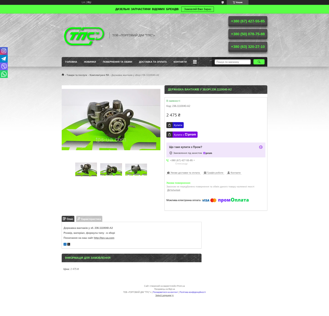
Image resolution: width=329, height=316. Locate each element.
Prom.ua (181, 286)
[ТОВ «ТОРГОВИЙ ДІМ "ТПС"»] (84, 35)
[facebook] (65, 244)
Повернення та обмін (117, 61)
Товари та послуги (76, 75)
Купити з (179, 134)
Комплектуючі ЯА (99, 75)
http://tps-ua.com (104, 237)
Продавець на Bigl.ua (164, 289)
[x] (68, 244)
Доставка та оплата (153, 61)
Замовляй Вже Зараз (197, 9)
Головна (71, 61)
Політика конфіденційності (193, 292)
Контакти (180, 61)
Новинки (90, 61)
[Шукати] (259, 61)
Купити (178, 125)
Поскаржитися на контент (165, 292)
